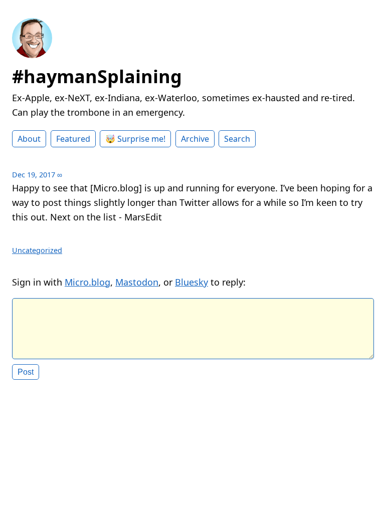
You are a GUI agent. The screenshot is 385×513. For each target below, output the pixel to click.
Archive (195, 138)
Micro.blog (87, 282)
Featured (73, 138)
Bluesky (191, 282)
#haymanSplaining (97, 76)
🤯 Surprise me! (135, 138)
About (29, 138)
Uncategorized (37, 250)
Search (237, 138)
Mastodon (136, 282)
